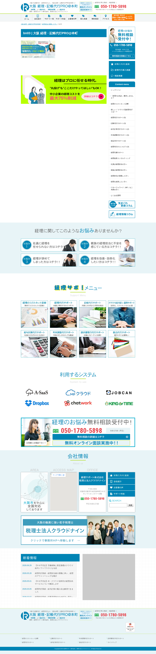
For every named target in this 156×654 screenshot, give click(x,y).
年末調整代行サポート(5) (120, 135)
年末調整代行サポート (86, 638)
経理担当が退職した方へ (120, 176)
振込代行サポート (85, 642)
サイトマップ (112, 642)
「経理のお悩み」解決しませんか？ (122, 97)
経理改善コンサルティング (120, 158)
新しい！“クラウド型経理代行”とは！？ (122, 111)
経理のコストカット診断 (120, 104)
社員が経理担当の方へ (119, 164)
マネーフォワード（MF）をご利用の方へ (122, 188)
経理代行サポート (28, 642)
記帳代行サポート (56, 638)
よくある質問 (116, 195)
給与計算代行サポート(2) (120, 129)
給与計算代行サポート (58, 642)
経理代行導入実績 (101, 2)
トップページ (116, 90)
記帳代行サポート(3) (118, 123)
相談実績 (112, 2)
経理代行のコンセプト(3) (120, 147)
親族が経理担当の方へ (119, 170)
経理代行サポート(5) (118, 117)
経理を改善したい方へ (119, 182)
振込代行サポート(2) (118, 141)
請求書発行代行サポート (116, 638)
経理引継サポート (117, 152)
